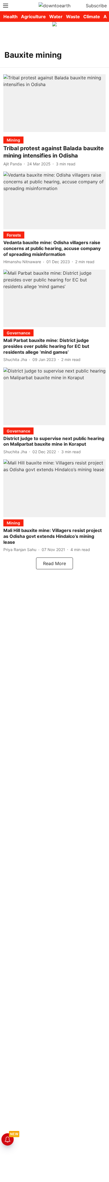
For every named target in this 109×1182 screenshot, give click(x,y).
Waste (73, 16)
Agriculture (33, 16)
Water (56, 16)
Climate (91, 16)
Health (10, 16)
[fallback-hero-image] (54, 103)
